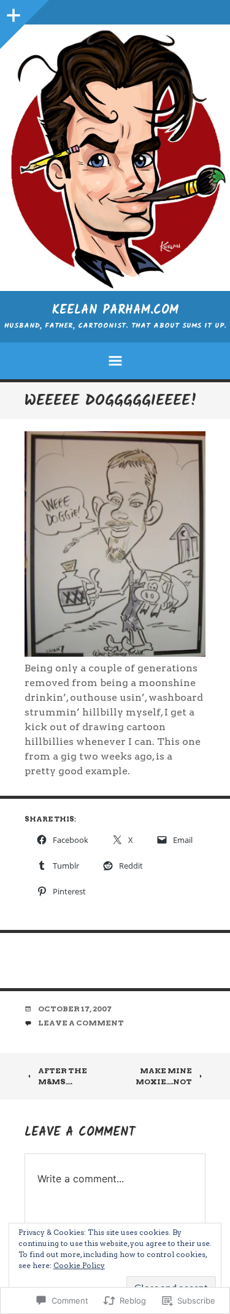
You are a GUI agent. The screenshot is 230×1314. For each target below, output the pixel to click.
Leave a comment (81, 1022)
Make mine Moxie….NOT (164, 1076)
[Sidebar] (12, 12)
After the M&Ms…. (62, 1076)
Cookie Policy (79, 1265)
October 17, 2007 (75, 1008)
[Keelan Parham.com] (115, 158)
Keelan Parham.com (115, 310)
